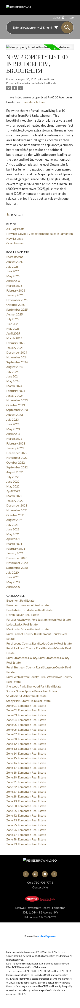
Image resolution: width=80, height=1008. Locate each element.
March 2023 (14, 438)
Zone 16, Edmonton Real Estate (26, 763)
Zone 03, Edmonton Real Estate (26, 715)
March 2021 (14, 543)
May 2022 (13, 486)
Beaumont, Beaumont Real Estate (27, 605)
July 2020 (12, 572)
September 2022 (17, 467)
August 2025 (14, 314)
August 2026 (14, 261)
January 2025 (14, 347)
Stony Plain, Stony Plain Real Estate (28, 700)
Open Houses (15, 243)
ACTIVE (56, 17)
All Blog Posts (15, 228)
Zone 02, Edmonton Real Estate (26, 710)
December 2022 (16, 453)
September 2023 (17, 409)
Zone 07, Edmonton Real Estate (26, 734)
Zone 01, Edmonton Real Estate (26, 705)
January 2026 (14, 295)
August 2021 (14, 519)
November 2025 (17, 300)
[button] (26, 874)
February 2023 (15, 443)
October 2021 (15, 515)
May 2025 (13, 328)
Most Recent (14, 256)
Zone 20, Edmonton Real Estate (26, 777)
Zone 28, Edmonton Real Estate (26, 796)
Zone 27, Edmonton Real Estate (26, 791)
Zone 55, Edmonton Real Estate (26, 825)
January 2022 (14, 500)
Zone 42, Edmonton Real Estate (26, 815)
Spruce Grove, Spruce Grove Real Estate (31, 691)
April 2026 (13, 280)
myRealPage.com (46, 936)
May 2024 (13, 381)
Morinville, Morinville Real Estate (27, 629)
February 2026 (15, 290)
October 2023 (15, 405)
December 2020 (16, 558)
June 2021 (12, 529)
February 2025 (15, 343)
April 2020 (13, 586)
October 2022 (15, 462)
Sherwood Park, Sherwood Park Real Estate (33, 686)
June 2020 (12, 577)
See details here (34, 102)
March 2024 (14, 386)
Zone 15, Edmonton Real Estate (26, 758)
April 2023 (13, 433)
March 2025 (14, 338)
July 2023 (12, 419)
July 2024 (12, 371)
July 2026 (12, 266)
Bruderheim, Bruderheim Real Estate (36, 83)
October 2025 (15, 304)
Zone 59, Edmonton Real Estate (26, 844)
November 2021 (17, 510)
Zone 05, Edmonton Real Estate (26, 724)
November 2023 (17, 400)
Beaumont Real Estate (20, 600)
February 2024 (15, 390)
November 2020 (17, 562)
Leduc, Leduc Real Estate (22, 624)
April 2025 (13, 333)
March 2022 (14, 496)
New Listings (14, 238)
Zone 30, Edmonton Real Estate (26, 806)
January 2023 (14, 448)
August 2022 (14, 472)
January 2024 (14, 395)
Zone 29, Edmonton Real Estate (26, 801)
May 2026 (13, 276)
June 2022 (12, 481)
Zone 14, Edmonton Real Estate (26, 753)
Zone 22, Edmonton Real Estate (26, 787)
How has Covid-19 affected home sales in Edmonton (39, 233)
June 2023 (12, 424)
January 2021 (14, 553)
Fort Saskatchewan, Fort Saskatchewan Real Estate (38, 619)
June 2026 (12, 271)
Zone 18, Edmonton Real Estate (26, 772)
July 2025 (12, 319)
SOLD (71, 17)
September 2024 (17, 362)
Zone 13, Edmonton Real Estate (26, 748)
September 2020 (17, 567)
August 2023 (14, 414)
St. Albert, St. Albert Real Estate (26, 696)
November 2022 (17, 457)
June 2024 (12, 376)
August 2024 (14, 366)
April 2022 (13, 491)
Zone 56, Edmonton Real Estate (26, 830)
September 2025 (17, 309)
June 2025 (12, 324)
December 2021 (16, 505)
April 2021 (13, 539)
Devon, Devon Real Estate (22, 614)
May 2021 (13, 534)
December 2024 (16, 352)
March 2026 (14, 285)
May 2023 (13, 429)
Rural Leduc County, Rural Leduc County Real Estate (39, 643)
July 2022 (12, 477)
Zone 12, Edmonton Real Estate (26, 743)
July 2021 (12, 524)
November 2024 (17, 357)
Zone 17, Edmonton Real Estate (26, 767)
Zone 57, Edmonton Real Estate (26, 834)
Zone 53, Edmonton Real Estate (26, 820)
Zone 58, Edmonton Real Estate (26, 839)
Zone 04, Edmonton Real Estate (26, 719)
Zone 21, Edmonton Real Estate (26, 782)
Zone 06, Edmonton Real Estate (26, 729)
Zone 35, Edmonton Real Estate (26, 810)
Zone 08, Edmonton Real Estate (26, 739)
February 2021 (15, 548)
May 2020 (13, 582)
